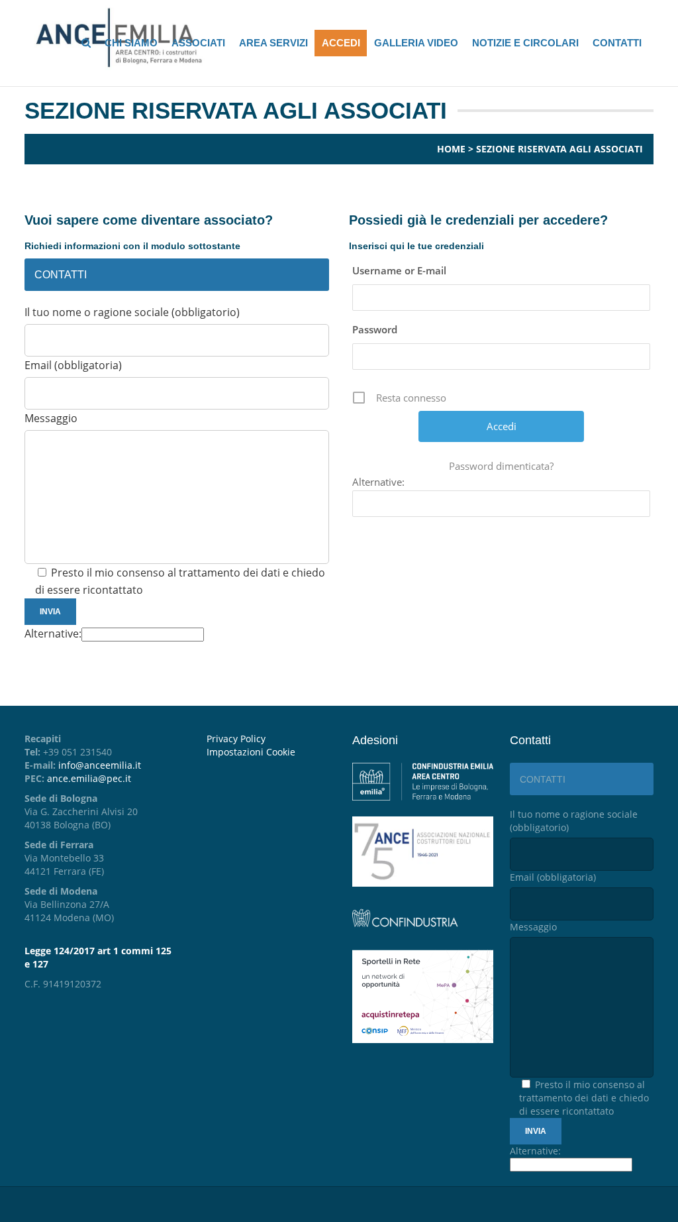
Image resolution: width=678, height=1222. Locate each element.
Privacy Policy (236, 738)
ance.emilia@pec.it (89, 778)
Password (374, 329)
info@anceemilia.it (99, 765)
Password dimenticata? (501, 465)
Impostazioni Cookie (251, 752)
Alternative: (52, 633)
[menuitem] (269, 752)
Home (451, 148)
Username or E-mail (399, 270)
